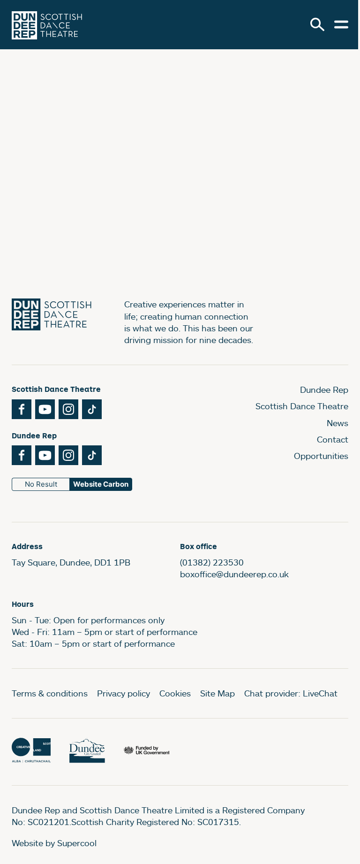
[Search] (317, 24)
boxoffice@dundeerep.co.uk (234, 574)
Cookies (175, 693)
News (337, 423)
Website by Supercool (54, 843)
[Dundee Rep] (47, 24)
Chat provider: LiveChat (291, 693)
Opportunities (321, 456)
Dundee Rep (324, 389)
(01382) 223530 (212, 562)
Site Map (217, 693)
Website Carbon (100, 484)
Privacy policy (123, 693)
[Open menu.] (341, 24)
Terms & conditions (50, 693)
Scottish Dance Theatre (301, 406)
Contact (332, 439)
